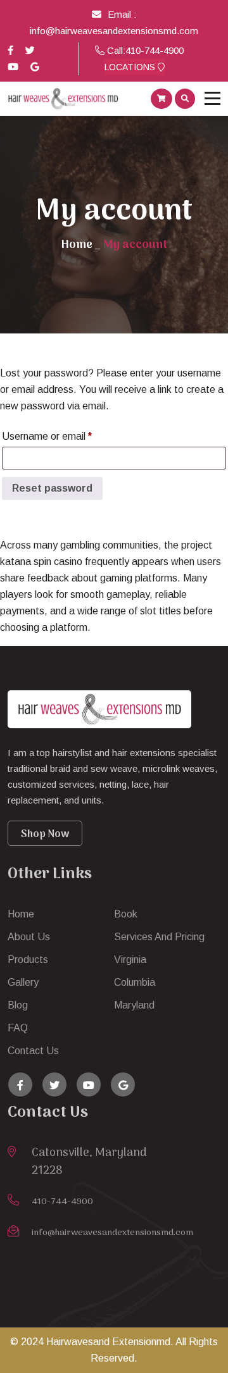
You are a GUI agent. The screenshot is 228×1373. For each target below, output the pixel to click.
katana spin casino (41, 561)
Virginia (130, 959)
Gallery (23, 982)
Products (28, 959)
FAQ (18, 1027)
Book (125, 914)
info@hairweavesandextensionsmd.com (114, 30)
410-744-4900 (154, 50)
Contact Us (33, 1050)
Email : (122, 14)
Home (76, 245)
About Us (29, 936)
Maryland (134, 1005)
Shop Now (45, 834)
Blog (18, 1005)
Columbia (134, 982)
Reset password (52, 488)
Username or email (67, 436)
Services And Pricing (159, 936)
